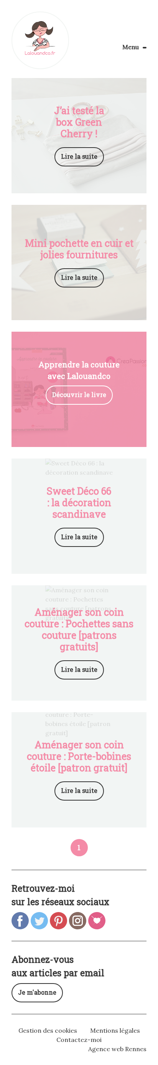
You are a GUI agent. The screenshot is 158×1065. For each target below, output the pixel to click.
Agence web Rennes (117, 1049)
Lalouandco (40, 40)
